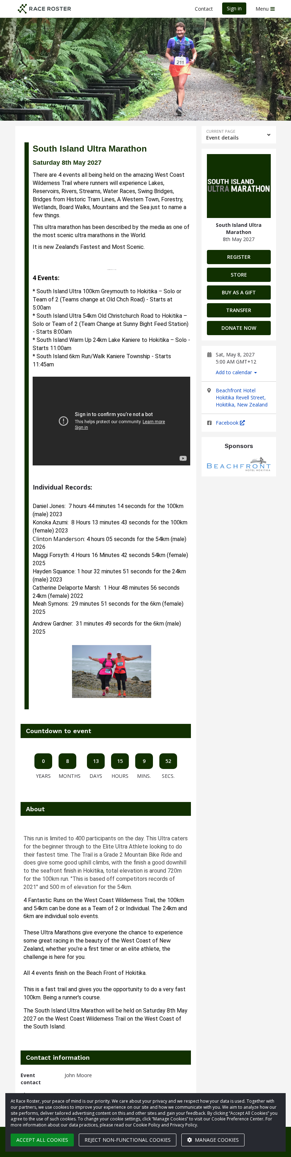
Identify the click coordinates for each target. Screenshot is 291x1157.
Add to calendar (234, 372)
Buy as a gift (239, 292)
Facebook (228, 422)
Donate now (238, 327)
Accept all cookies (42, 1139)
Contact (204, 8)
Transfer (238, 310)
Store (239, 274)
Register (239, 256)
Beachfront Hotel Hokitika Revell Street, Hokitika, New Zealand (242, 397)
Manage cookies (216, 1139)
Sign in (234, 8)
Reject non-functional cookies (127, 1139)
